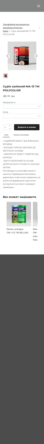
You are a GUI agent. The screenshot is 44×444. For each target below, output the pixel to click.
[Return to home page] (16, 5)
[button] (10, 125)
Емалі (5, 31)
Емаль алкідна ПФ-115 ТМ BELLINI (17, 231)
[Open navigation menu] (38, 6)
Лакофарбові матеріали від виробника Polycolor (16, 26)
